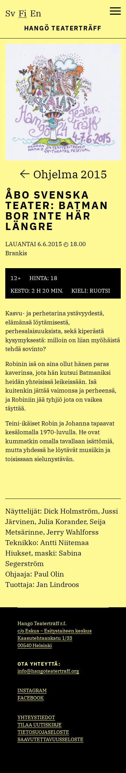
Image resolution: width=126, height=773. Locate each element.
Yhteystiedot (36, 717)
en (35, 13)
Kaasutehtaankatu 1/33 (45, 638)
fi (23, 13)
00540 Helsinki (35, 645)
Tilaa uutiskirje (40, 725)
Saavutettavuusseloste (50, 739)
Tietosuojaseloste (43, 732)
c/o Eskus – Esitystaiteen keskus (55, 631)
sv (10, 13)
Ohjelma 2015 (70, 174)
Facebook (31, 698)
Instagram (32, 690)
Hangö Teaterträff (63, 28)
